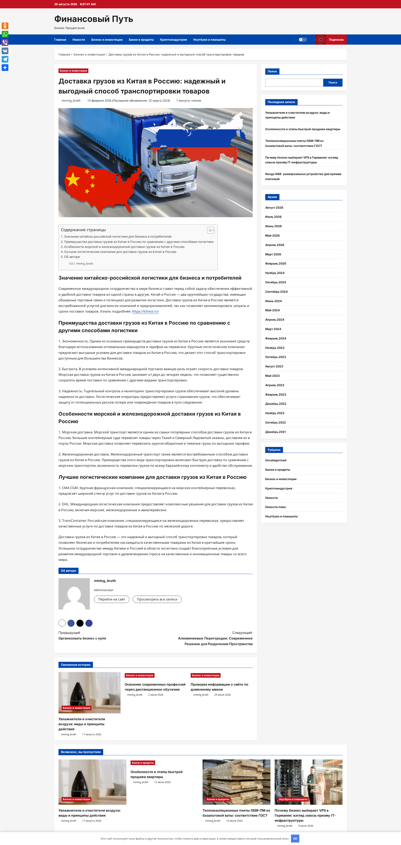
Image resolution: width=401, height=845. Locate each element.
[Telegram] (5, 59)
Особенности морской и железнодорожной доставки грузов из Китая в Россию (124, 247)
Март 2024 (273, 329)
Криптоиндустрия (173, 39)
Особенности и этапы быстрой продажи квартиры (302, 129)
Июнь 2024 (273, 301)
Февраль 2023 (275, 394)
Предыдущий (82, 635)
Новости (78, 39)
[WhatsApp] (5, 34)
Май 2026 (272, 235)
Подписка (336, 39)
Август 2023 (274, 366)
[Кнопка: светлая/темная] (303, 40)
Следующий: (215, 638)
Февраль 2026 (275, 263)
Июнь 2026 (273, 226)
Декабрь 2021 (275, 432)
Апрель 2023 (274, 385)
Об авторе (72, 257)
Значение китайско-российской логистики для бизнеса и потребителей (117, 236)
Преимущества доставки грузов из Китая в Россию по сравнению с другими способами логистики (138, 242)
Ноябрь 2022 (274, 413)
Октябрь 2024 (275, 282)
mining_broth (71, 100)
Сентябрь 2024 (276, 291)
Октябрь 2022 (275, 422)
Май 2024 (272, 310)
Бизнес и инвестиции (107, 39)
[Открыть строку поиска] (311, 39)
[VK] (5, 51)
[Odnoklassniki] (5, 26)
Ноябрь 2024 (274, 273)
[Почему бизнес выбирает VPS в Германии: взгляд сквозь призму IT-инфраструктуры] (309, 782)
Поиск (272, 71)
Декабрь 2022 (275, 403)
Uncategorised (275, 460)
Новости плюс (275, 507)
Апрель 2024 (274, 319)
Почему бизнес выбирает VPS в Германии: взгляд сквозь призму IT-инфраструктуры (305, 815)
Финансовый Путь (93, 19)
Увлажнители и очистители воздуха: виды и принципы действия (81, 724)
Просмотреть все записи (157, 599)
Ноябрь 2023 (274, 347)
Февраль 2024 (275, 338)
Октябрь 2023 (275, 357)
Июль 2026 (273, 216)
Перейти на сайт (111, 599)
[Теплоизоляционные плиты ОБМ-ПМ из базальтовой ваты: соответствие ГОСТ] (236, 782)
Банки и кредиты (141, 39)
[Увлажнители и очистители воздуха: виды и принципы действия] (89, 692)
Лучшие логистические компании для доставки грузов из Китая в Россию (120, 252)
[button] (208, 230)
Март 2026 (273, 254)
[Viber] (5, 42)
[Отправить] (5, 67)
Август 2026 (274, 207)
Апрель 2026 (274, 245)
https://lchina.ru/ (145, 311)
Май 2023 (272, 375)
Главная (60, 39)
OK (295, 838)
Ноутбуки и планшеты (209, 39)
